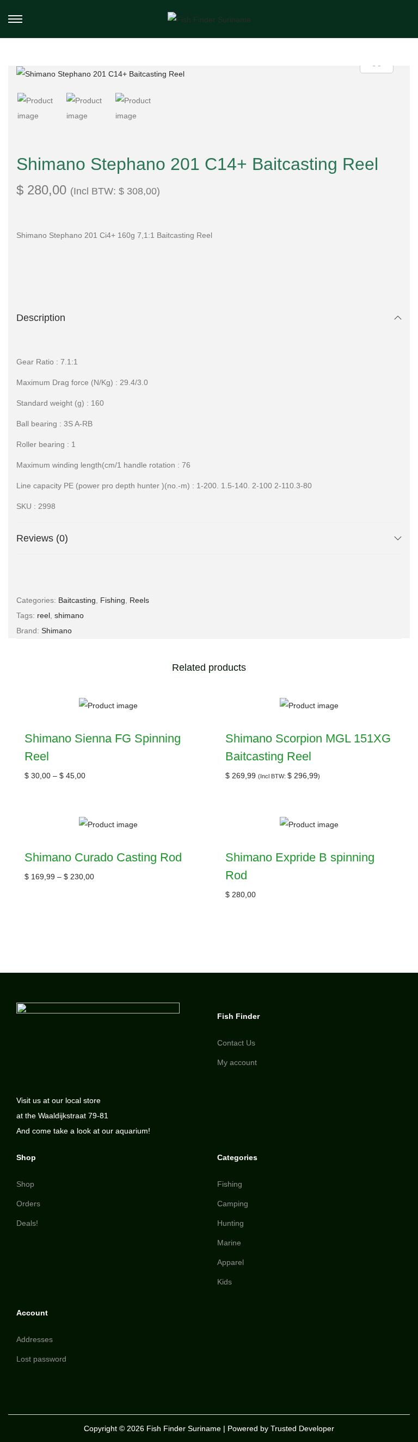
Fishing (112, 600)
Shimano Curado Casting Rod (103, 857)
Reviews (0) (42, 538)
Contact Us (236, 1042)
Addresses (34, 1339)
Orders (28, 1203)
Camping (232, 1203)
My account (237, 1062)
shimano (69, 615)
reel (43, 615)
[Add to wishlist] (186, 712)
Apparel (230, 1262)
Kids (224, 1281)
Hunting (230, 1223)
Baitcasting (77, 600)
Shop (25, 1184)
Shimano (56, 630)
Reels (139, 600)
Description (40, 317)
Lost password (41, 1359)
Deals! (27, 1223)
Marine (229, 1242)
